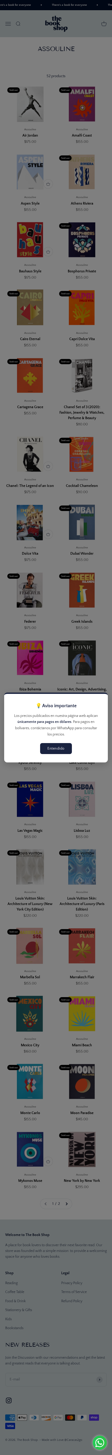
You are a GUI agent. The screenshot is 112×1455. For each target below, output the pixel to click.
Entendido (56, 748)
